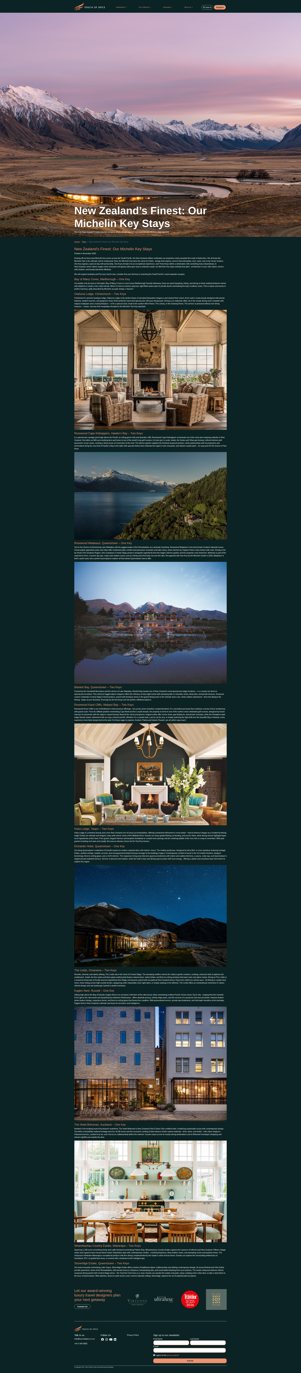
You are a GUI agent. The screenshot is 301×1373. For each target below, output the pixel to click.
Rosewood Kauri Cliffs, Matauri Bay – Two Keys (104, 704)
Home (77, 241)
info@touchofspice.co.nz (84, 1339)
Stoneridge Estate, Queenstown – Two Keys (101, 1263)
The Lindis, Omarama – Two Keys (95, 970)
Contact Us (82, 1306)
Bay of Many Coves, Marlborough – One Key (102, 279)
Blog (84, 241)
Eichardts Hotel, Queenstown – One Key (99, 846)
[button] (121, 7)
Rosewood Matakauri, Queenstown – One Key (103, 543)
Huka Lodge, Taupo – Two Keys (94, 828)
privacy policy (172, 1355)
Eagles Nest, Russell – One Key (94, 990)
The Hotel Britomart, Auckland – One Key (100, 1124)
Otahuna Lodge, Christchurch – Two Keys (100, 293)
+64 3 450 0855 (80, 1344)
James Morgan (109, 1367)
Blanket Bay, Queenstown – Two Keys (98, 687)
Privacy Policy (133, 1335)
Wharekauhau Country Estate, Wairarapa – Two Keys (107, 1245)
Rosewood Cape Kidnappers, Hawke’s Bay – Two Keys (108, 433)
